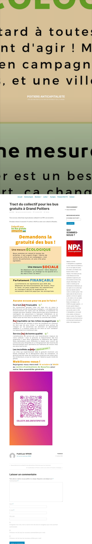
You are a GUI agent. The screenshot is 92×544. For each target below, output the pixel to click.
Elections (37, 197)
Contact (72, 197)
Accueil (20, 197)
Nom (11, 504)
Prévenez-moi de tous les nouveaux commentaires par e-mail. (27, 532)
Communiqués (28, 197)
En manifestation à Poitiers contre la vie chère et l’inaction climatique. (44, 468)
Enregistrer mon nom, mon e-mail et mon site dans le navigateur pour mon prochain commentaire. (33, 526)
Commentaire (13, 481)
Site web (12, 516)
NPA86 (12, 212)
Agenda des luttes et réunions (24, 212)
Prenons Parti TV (62, 197)
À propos (53, 197)
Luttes (45, 197)
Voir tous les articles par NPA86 (24, 456)
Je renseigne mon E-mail (72, 218)
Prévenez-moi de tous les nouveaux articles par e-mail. (25, 538)
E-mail (11, 510)
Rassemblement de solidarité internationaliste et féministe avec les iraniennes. (30, 466)
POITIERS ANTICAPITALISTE (46, 96)
